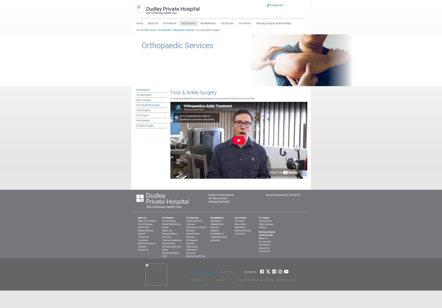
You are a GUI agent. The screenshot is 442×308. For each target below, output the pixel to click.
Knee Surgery (143, 120)
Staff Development (147, 243)
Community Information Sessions (191, 250)
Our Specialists (143, 95)
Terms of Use (226, 272)
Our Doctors (227, 23)
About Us (153, 23)
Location (142, 247)
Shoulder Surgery (144, 125)
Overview (190, 224)
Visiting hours (265, 221)
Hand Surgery (143, 110)
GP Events (239, 221)
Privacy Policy (168, 243)
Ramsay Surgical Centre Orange (273, 23)
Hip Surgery (142, 115)
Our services (265, 241)
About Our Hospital (147, 221)
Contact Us (276, 5)
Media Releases (145, 230)
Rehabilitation (208, 23)
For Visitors (245, 23)
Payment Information (172, 240)
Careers (142, 234)
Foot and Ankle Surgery (148, 105)
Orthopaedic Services (183, 30)
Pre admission (169, 221)
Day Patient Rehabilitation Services (217, 224)
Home (139, 23)
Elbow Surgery (143, 100)
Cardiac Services (194, 221)
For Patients (169, 23)
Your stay (166, 237)
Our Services (188, 23)
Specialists (240, 227)
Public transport (266, 224)
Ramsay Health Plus (196, 256)
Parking (262, 227)
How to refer (240, 224)
